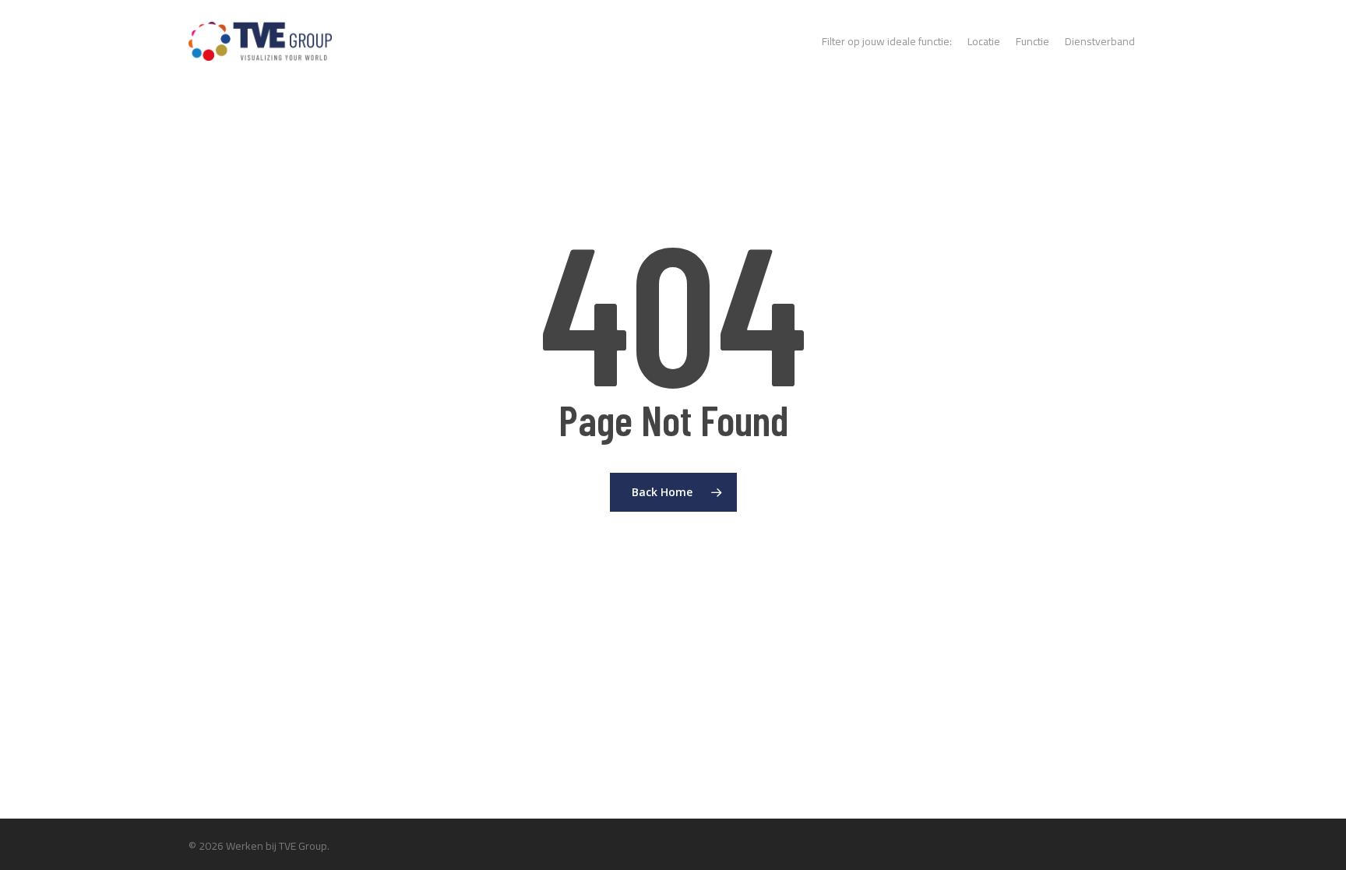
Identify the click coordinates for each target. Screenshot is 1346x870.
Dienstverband (1100, 41)
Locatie (983, 41)
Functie (1032, 41)
